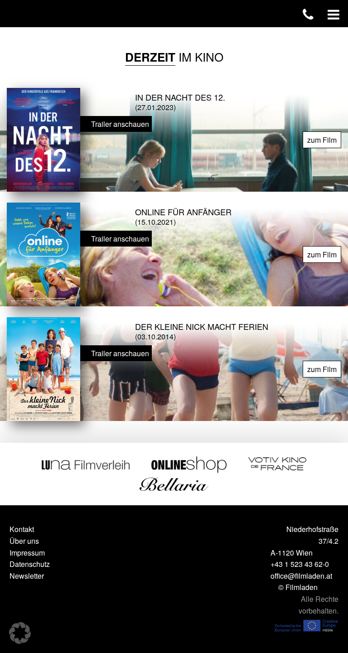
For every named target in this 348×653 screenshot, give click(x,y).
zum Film (322, 140)
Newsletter (27, 576)
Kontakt (22, 529)
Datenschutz (30, 564)
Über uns (24, 541)
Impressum (27, 552)
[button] (20, 633)
